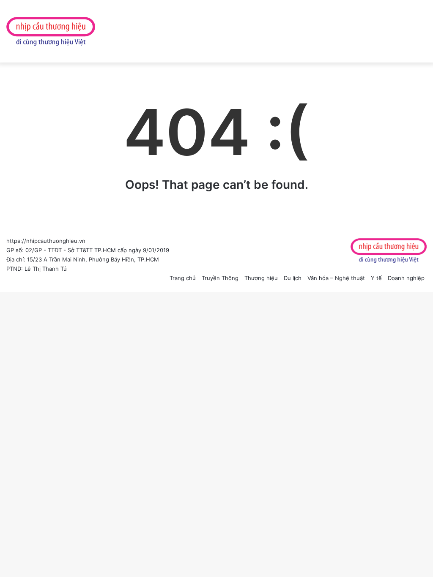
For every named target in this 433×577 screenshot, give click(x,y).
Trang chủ (183, 278)
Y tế (376, 278)
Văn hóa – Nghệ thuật (336, 278)
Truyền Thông (220, 278)
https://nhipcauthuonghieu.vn (45, 240)
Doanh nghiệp (406, 278)
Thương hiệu (261, 278)
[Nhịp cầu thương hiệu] (50, 31)
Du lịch (292, 278)
